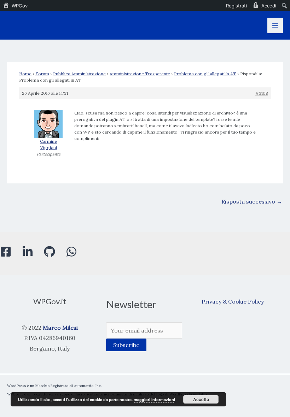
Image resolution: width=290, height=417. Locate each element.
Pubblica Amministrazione (79, 73)
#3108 (261, 93)
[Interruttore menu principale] (275, 25)
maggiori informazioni (154, 399)
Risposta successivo (251, 201)
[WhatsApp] (71, 251)
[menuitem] (15, 5)
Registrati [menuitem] (236, 5)
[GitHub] (49, 251)
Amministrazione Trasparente (140, 73)
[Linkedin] (27, 251)
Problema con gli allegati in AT (205, 73)
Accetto (201, 399)
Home (25, 73)
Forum (42, 73)
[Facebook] (5, 251)
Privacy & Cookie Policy (233, 301)
